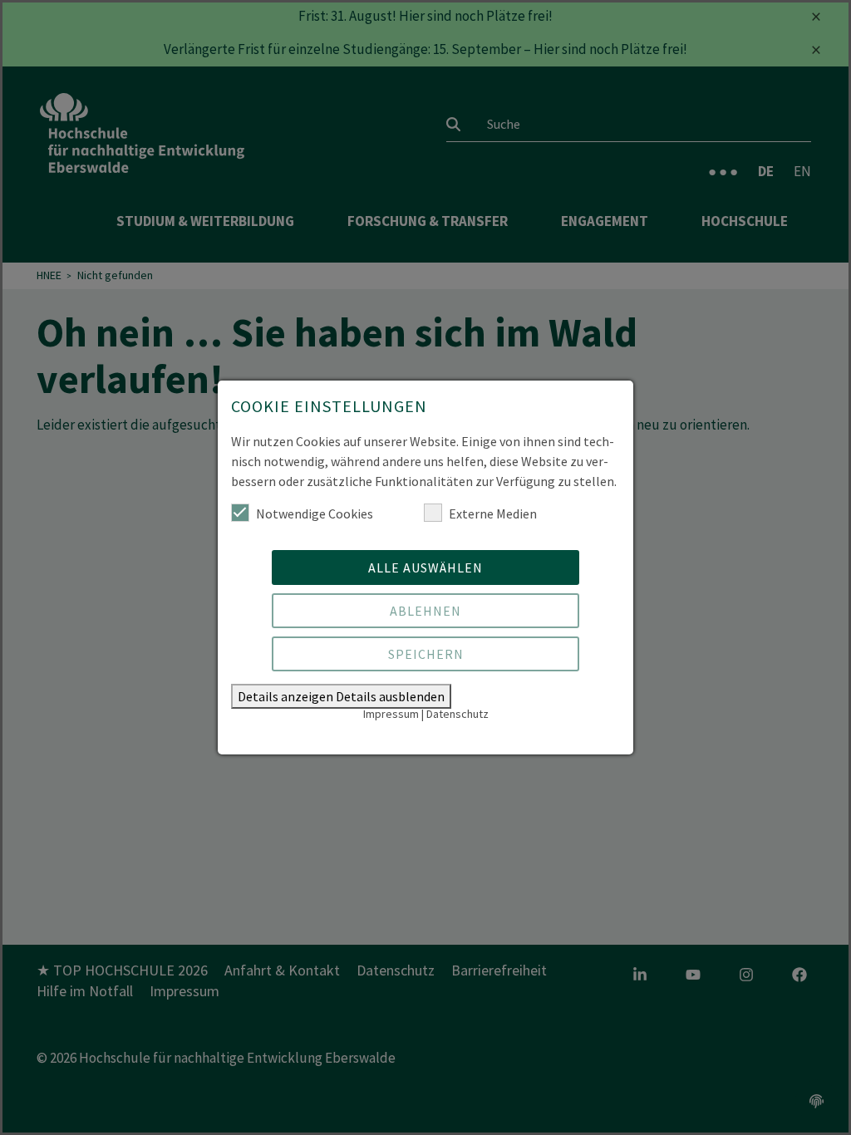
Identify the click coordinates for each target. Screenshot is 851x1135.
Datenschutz (457, 713)
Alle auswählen (425, 567)
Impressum (391, 713)
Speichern (426, 654)
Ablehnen (425, 610)
